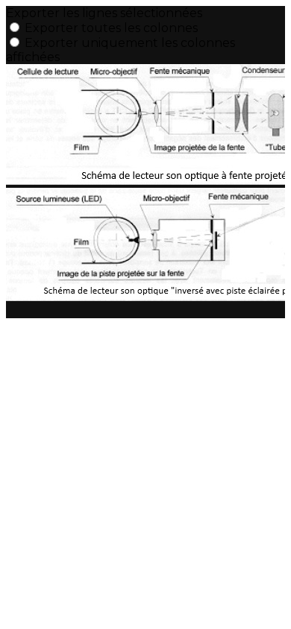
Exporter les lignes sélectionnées (104, 13)
